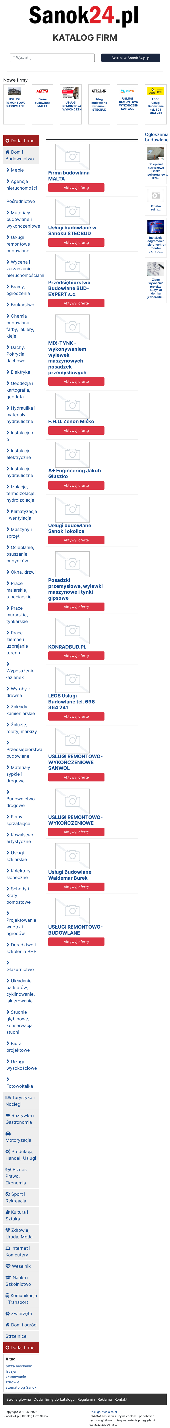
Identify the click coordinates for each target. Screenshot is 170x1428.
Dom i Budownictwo (20, 155)
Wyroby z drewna (18, 692)
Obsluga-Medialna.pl (103, 1412)
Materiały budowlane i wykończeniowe (22, 219)
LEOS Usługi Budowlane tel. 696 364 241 (71, 701)
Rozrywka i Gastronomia (20, 1119)
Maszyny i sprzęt (19, 533)
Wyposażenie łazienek (20, 674)
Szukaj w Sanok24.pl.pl (131, 58)
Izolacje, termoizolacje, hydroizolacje (21, 493)
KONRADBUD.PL (67, 647)
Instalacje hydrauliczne (19, 472)
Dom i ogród (23, 1325)
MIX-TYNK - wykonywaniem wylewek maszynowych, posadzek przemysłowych (67, 357)
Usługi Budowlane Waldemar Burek (69, 875)
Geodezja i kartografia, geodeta (19, 390)
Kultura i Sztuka (17, 1216)
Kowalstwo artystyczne (19, 838)
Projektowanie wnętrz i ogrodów (21, 926)
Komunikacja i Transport (21, 1299)
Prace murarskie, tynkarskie (17, 614)
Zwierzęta (21, 1313)
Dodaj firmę (22, 140)
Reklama (105, 1399)
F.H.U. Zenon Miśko (71, 421)
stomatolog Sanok (21, 1387)
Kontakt (121, 1399)
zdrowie (12, 1382)
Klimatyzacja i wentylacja (21, 515)
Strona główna (18, 1399)
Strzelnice (16, 1336)
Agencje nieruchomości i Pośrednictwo (21, 191)
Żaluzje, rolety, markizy (21, 728)
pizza (10, 1366)
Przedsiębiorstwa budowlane (22, 753)
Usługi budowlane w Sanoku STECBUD (72, 230)
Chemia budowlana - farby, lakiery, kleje (20, 326)
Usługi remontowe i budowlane (19, 244)
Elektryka (20, 372)
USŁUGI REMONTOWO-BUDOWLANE (75, 929)
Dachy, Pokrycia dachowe (15, 354)
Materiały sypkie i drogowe (18, 774)
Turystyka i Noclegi (20, 1101)
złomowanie (16, 1376)
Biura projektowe (18, 1047)
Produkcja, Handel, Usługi (21, 1155)
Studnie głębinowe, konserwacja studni (19, 1022)
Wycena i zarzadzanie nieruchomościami (22, 268)
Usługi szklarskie (16, 856)
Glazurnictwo (20, 969)
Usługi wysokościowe (21, 1065)
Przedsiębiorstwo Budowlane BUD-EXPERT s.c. (69, 288)
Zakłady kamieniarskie (20, 710)
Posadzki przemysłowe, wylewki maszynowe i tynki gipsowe (75, 589)
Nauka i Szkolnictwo (18, 1281)
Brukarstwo (22, 304)
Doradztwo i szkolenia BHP (21, 948)
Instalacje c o (20, 436)
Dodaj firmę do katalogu (54, 1399)
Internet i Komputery (18, 1252)
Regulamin (86, 1399)
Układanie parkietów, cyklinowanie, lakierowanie (20, 990)
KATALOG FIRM (85, 37)
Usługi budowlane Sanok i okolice (69, 528)
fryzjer (11, 1371)
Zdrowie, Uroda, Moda (19, 1234)
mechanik (24, 1366)
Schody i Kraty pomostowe (18, 895)
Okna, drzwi (23, 572)
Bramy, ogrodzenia (18, 290)
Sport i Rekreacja (16, 1198)
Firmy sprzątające (18, 820)
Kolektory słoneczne (18, 874)
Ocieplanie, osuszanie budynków (20, 554)
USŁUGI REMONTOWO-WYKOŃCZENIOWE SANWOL (75, 762)
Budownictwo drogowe (20, 802)
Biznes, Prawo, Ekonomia (17, 1176)
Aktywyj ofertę (76, 187)
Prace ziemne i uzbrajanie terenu (17, 642)
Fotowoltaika (19, 1086)
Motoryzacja (18, 1140)
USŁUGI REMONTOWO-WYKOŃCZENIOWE (75, 820)
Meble (17, 170)
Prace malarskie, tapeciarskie (19, 590)
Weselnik (21, 1266)
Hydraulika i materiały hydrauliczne (20, 414)
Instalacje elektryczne (18, 454)
